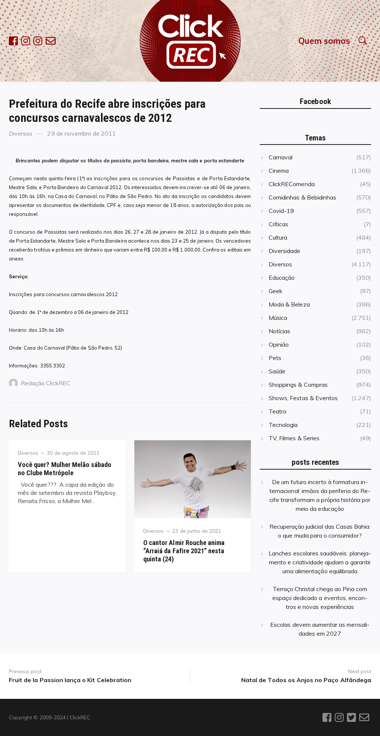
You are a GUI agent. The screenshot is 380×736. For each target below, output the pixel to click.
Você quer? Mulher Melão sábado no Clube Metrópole (64, 469)
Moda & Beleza (289, 304)
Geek (275, 291)
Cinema (279, 170)
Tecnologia (283, 424)
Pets (275, 357)
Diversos (20, 133)
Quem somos (324, 40)
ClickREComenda (292, 184)
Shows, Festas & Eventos (303, 398)
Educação (282, 277)
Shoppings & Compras (298, 384)
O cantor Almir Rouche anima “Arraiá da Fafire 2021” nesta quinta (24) (184, 551)
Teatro (277, 411)
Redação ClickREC (46, 383)
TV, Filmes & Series (294, 438)
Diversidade (285, 250)
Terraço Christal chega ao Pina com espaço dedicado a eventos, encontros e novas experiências (320, 597)
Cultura (278, 237)
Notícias (279, 331)
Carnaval (280, 157)
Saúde (277, 371)
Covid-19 (281, 210)
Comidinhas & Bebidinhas (302, 197)
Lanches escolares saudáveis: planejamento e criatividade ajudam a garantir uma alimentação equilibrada (320, 562)
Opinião (279, 344)
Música (278, 317)
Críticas (278, 224)
